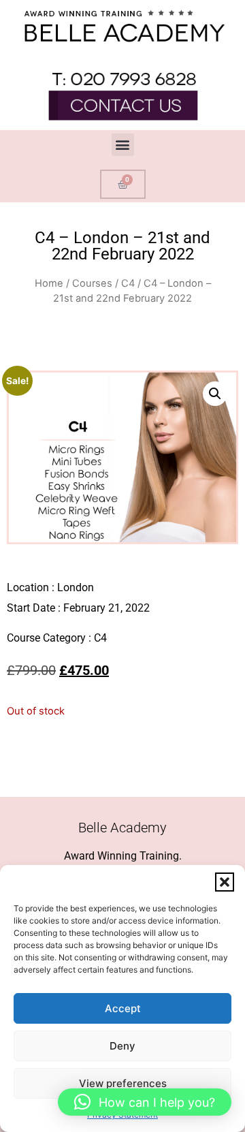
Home (49, 283)
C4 (128, 283)
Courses (92, 283)
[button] (224, 882)
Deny (122, 1045)
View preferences (123, 1083)
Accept (123, 1008)
